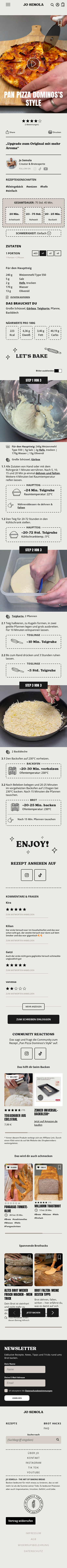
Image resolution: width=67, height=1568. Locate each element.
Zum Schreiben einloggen (33, 1019)
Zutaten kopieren (20, 297)
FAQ (46, 1428)
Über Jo (33, 1453)
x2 (50, 253)
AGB (33, 1539)
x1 (43, 253)
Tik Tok (33, 1467)
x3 (58, 253)
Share (12, 132)
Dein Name (9, 1363)
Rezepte (11, 1423)
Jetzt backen (33, 1312)
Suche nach (33, 1434)
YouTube (33, 1472)
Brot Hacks (52, 1423)
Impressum (33, 1533)
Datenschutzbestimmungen (38, 1390)
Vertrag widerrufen (20, 1521)
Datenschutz (33, 1551)
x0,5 (35, 253)
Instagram (33, 1462)
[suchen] (57, 1439)
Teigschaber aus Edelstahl (15, 1117)
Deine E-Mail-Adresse (14, 1377)
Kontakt (33, 1457)
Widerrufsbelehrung (33, 1545)
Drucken (57, 132)
